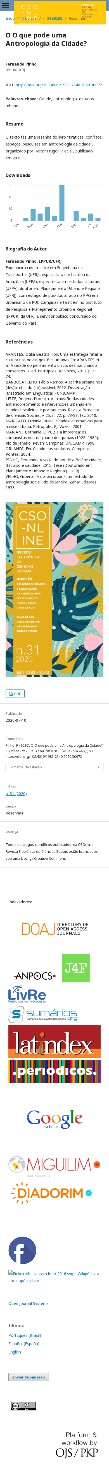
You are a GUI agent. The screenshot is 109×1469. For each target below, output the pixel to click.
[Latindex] (54, 1056)
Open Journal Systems (28, 1303)
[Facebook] (22, 1262)
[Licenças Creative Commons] (23, 1409)
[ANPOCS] (35, 980)
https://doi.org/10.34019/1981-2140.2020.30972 (59, 84)
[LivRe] (28, 1002)
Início (10, 18)
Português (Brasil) (24, 1335)
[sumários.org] (42, 1021)
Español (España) (23, 1343)
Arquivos (29, 18)
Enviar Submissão (28, 1377)
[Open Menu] (5, 5)
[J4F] (76, 980)
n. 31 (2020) (52, 18)
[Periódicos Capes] (54, 1081)
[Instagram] (54, 1280)
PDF (17, 693)
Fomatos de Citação (26, 766)
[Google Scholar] (53, 950)
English (14, 1352)
